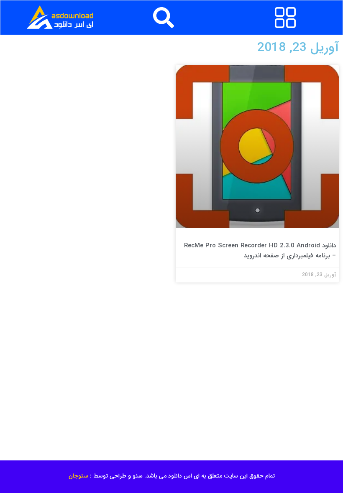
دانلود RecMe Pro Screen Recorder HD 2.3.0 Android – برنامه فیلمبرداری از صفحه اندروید (260, 251)
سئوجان (78, 475)
